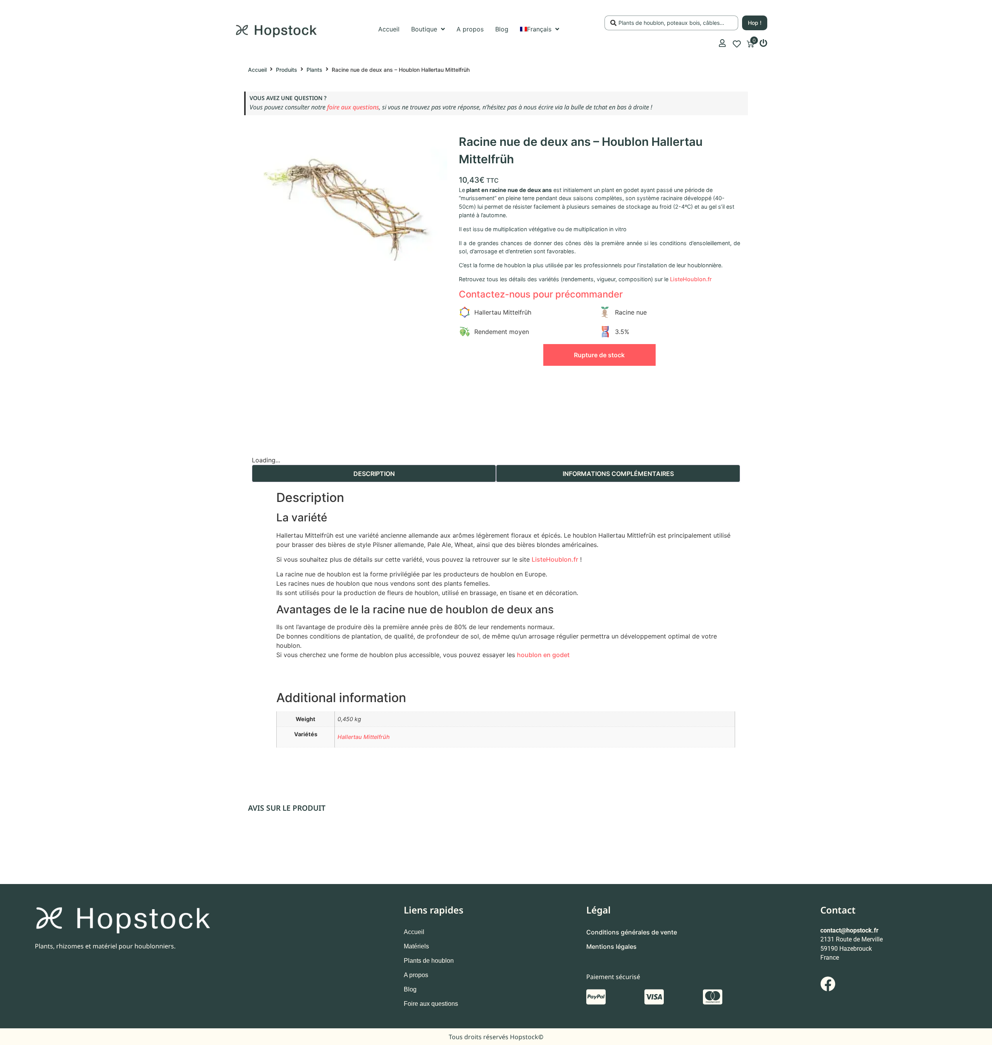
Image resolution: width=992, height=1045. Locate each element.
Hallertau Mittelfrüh (364, 737)
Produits (286, 69)
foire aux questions (353, 107)
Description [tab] (374, 474)
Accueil (257, 69)
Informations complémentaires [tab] (618, 474)
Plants (314, 69)
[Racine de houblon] (349, 197)
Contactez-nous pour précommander (541, 294)
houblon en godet (543, 655)
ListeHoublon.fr (691, 279)
